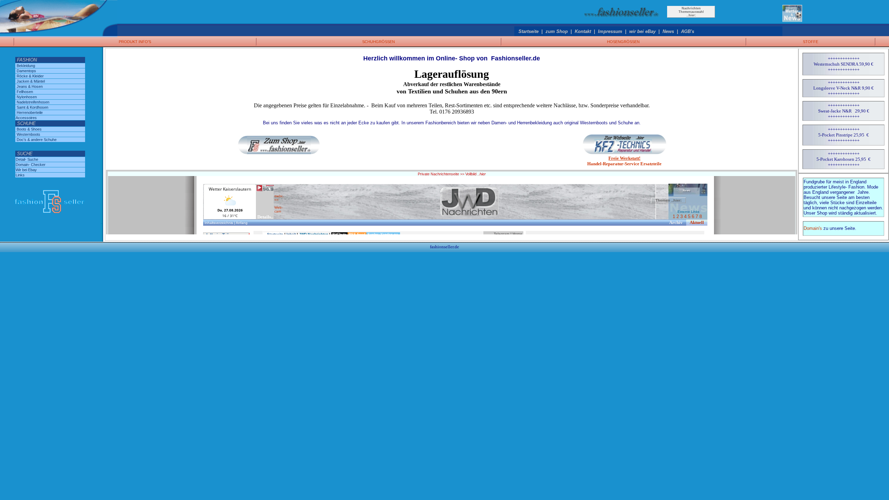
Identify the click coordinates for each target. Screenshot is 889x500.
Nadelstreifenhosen (33, 102)
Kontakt (583, 31)
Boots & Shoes (29, 129)
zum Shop (557, 31)
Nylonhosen (27, 97)
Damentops (26, 71)
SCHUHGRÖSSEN (378, 42)
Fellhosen (25, 92)
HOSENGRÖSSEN (623, 42)
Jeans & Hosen (30, 86)
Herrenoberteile (30, 112)
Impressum (610, 31)
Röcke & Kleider (30, 76)
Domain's (813, 228)
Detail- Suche (27, 159)
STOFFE (810, 42)
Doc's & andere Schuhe (37, 140)
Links (20, 175)
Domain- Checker (30, 164)
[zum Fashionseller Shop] (622, 19)
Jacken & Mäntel (31, 81)
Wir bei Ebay (26, 170)
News (668, 31)
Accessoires (26, 118)
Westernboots (28, 134)
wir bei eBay (642, 31)
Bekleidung (26, 66)
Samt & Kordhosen (32, 107)
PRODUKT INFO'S (135, 42)
